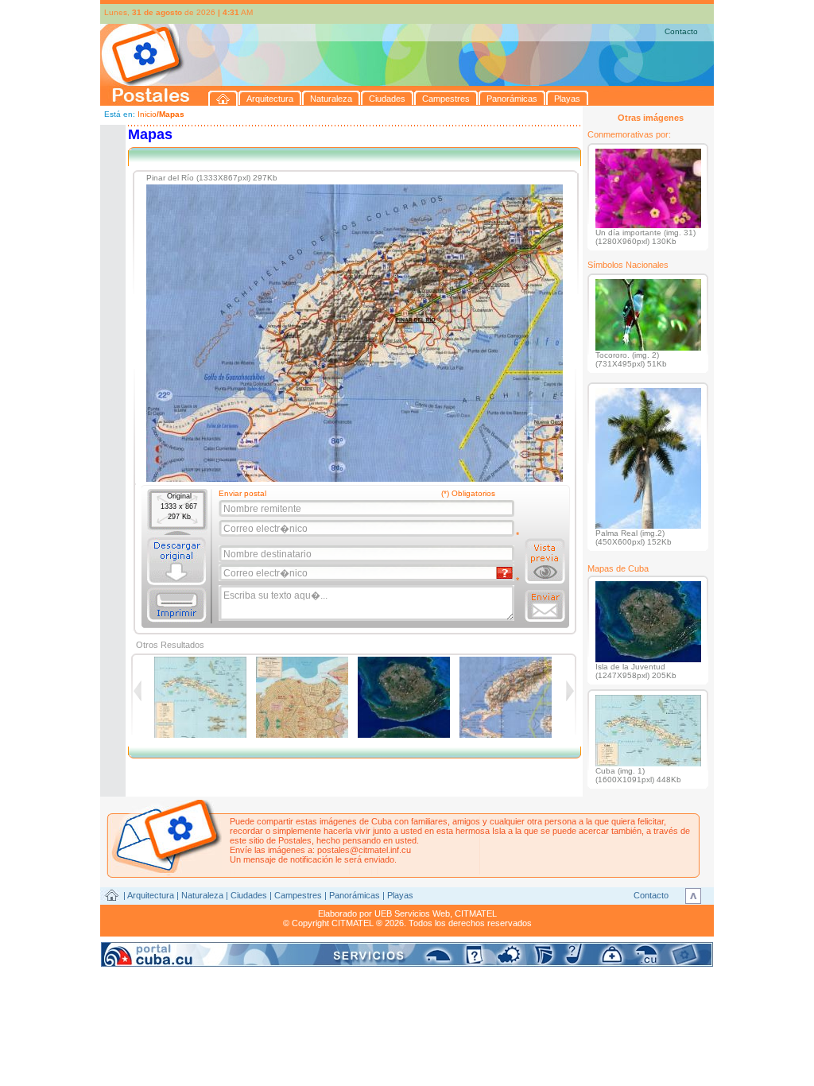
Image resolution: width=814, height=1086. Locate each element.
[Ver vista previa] (545, 561)
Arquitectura (150, 895)
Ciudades (249, 895)
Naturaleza (202, 895)
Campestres (298, 895)
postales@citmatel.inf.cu (364, 850)
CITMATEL (476, 913)
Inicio (147, 114)
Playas (400, 895)
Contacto (681, 31)
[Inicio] (223, 98)
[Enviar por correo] (545, 606)
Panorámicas (354, 895)
